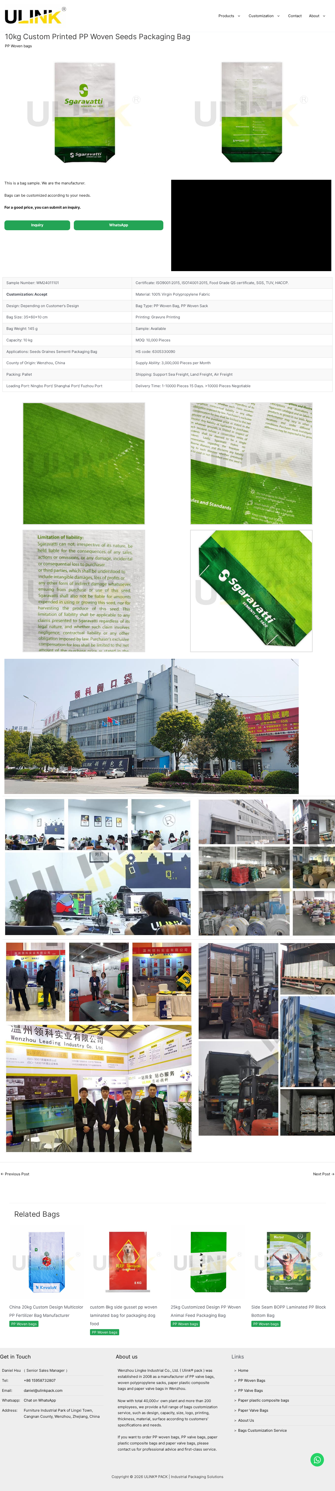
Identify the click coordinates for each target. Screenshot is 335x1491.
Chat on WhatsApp (40, 1400)
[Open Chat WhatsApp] (317, 1460)
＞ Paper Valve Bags (250, 1410)
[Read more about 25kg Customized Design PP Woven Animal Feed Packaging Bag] (208, 1261)
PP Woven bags (18, 46)
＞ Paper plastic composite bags (261, 1400)
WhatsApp (118, 225)
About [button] (314, 15)
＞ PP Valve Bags (248, 1390)
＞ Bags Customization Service (260, 1430)
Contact (295, 15)
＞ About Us (243, 1420)
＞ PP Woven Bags (249, 1380)
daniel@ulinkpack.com (43, 1390)
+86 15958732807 (40, 1380)
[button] (238, 16)
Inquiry (37, 225)
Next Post (324, 1174)
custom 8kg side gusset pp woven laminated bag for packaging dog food (123, 1315)
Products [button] (226, 15)
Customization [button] (261, 15)
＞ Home (240, 1370)
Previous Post (14, 1174)
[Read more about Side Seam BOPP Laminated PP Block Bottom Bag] (288, 1261)
